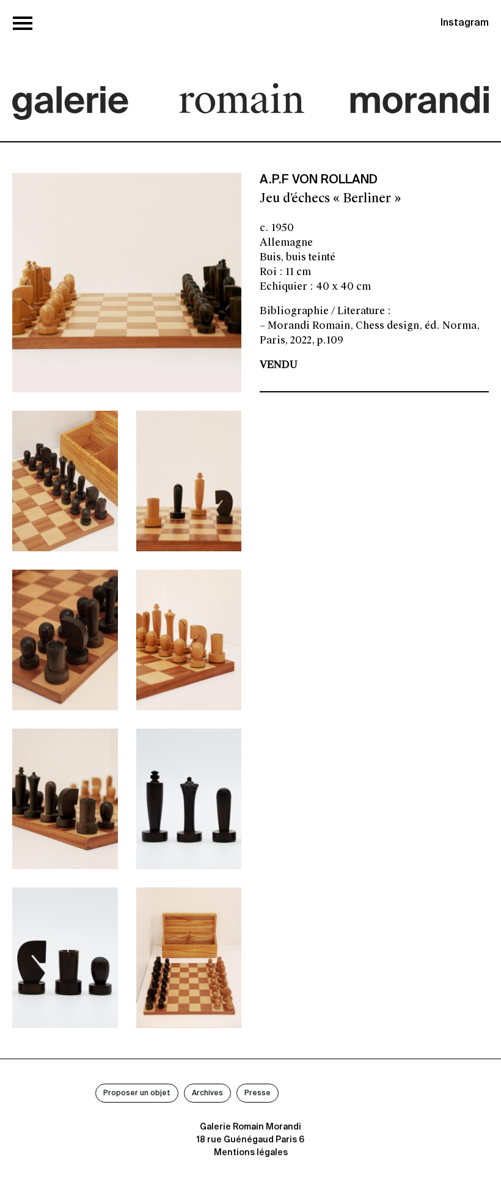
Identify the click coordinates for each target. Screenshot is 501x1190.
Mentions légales (251, 1152)
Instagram (465, 23)
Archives (207, 1093)
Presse (257, 1093)
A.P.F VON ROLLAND (319, 180)
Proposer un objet (136, 1093)
